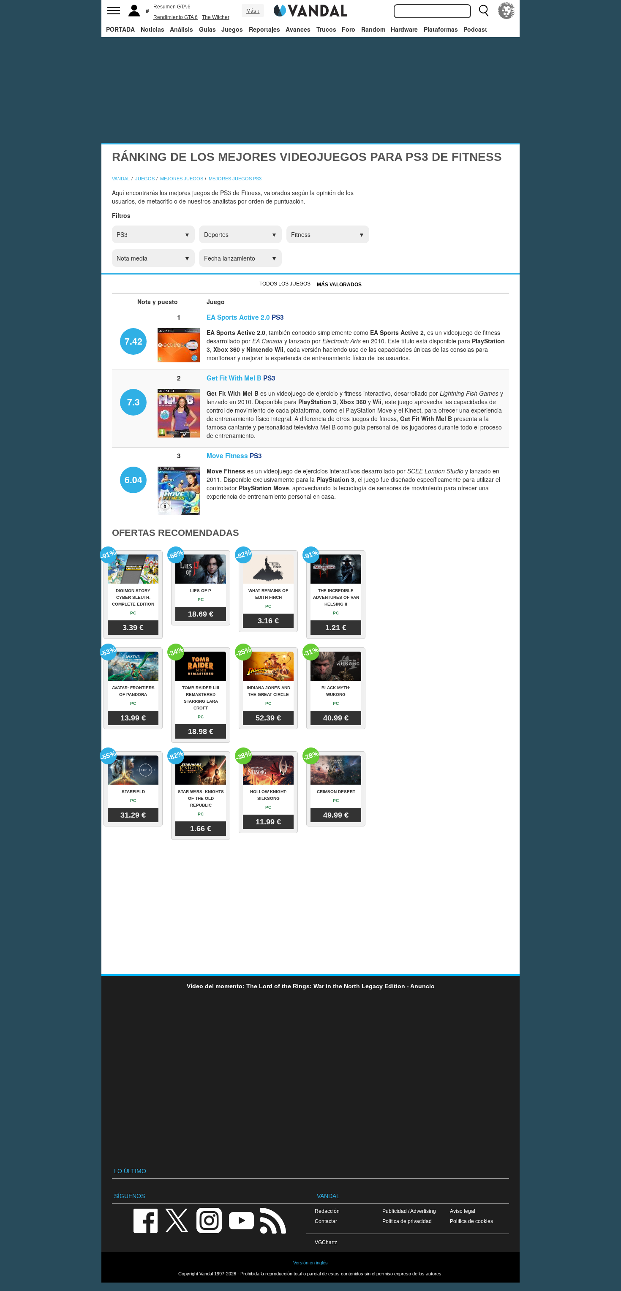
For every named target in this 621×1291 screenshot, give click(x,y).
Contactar (326, 1221)
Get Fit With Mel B (234, 378)
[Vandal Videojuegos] (310, 9)
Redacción (327, 1211)
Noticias (152, 29)
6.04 (133, 479)
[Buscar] (483, 10)
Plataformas (441, 29)
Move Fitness (227, 455)
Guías (207, 29)
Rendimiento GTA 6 (175, 17)
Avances (298, 29)
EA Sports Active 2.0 (238, 317)
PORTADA (120, 29)
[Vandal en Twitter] (177, 1220)
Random (373, 29)
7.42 (133, 340)
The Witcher (215, 17)
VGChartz (326, 1242)
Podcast (475, 29)
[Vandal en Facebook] (145, 1220)
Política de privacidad (407, 1221)
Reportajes (264, 29)
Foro (348, 29)
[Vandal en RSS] (272, 1220)
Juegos (232, 29)
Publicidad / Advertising (409, 1211)
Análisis (181, 29)
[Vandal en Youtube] (241, 1220)
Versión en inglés (310, 1262)
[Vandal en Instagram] (209, 1220)
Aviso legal (462, 1211)
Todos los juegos (284, 284)
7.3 (133, 401)
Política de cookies (471, 1221)
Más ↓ (253, 11)
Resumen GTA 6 (172, 7)
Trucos (326, 29)
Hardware (404, 29)
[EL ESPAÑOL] (506, 10)
